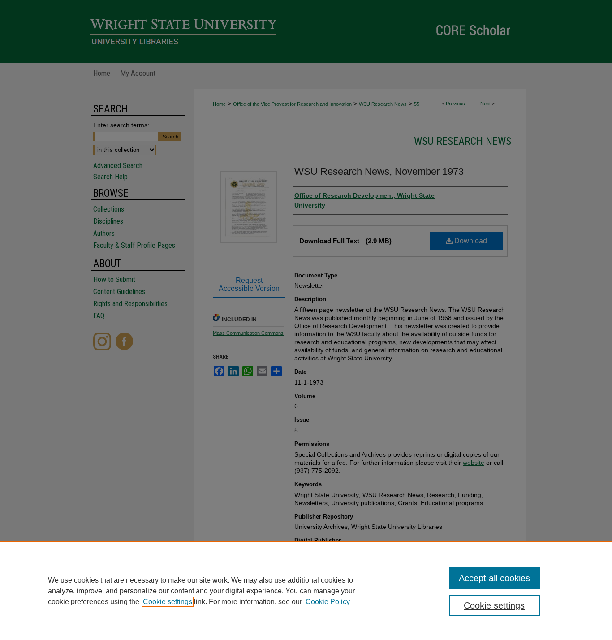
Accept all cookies (494, 578)
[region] (306, 590)
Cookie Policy (328, 601)
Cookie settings (167, 601)
